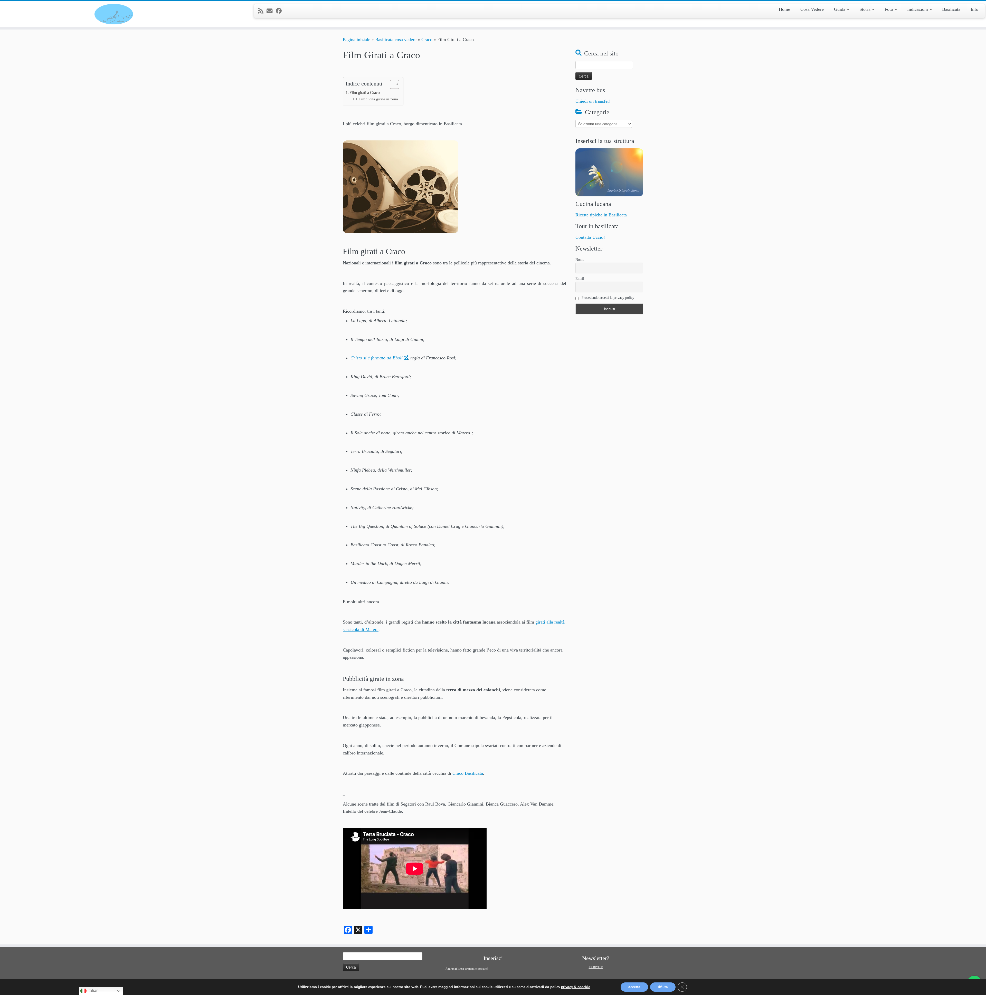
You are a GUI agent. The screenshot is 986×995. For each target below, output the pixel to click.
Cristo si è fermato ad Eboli (376, 357)
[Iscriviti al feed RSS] (262, 11)
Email (579, 279)
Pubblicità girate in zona (378, 99)
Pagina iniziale (356, 39)
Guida (840, 9)
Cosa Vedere (812, 9)
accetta (634, 986)
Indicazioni (918, 9)
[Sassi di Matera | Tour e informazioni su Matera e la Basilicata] (113, 14)
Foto (889, 9)
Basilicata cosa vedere (395, 39)
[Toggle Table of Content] (392, 84)
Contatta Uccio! (590, 237)
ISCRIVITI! (596, 967)
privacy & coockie (575, 987)
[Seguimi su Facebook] (280, 11)
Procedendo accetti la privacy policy (607, 298)
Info (974, 9)
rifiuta (663, 986)
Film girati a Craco (364, 92)
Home (784, 9)
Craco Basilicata (467, 773)
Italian (93, 990)
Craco (426, 39)
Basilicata (951, 9)
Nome (579, 260)
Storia (865, 9)
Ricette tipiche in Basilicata (601, 214)
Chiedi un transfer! (593, 101)
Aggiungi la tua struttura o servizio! (466, 968)
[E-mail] (271, 11)
